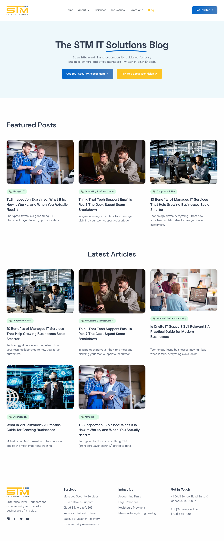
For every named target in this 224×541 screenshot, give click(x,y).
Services (100, 10)
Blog (151, 10)
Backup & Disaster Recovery (81, 519)
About (82, 10)
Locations (136, 10)
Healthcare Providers (131, 508)
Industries (118, 10)
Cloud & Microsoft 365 (77, 508)
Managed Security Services (81, 496)
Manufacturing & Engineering (137, 513)
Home (69, 10)
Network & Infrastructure (79, 513)
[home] (17, 10)
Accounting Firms (129, 496)
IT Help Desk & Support (78, 502)
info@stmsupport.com (185, 509)
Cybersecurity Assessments (81, 524)
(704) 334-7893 (181, 514)
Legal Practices (128, 502)
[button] (84, 10)
